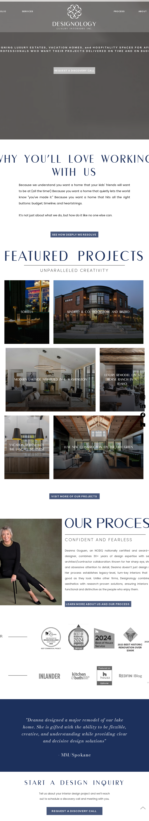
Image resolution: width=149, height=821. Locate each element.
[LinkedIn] (143, 406)
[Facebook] (143, 415)
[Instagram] (143, 397)
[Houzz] (143, 424)
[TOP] (143, 808)
